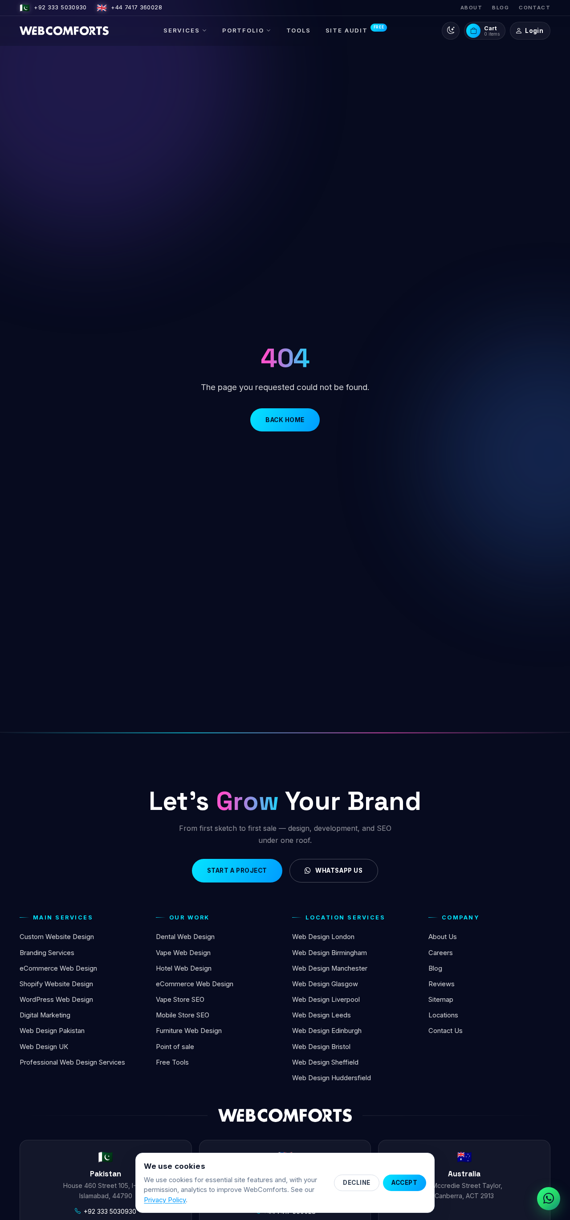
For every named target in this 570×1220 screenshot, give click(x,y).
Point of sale (175, 1047)
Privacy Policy (165, 1200)
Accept (404, 1182)
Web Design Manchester (329, 968)
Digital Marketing (45, 1015)
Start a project (237, 870)
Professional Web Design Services (72, 1062)
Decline (356, 1182)
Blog (500, 7)
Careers (440, 953)
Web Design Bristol (321, 1047)
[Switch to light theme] (451, 31)
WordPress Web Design (56, 1000)
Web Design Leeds (321, 1015)
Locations (443, 1015)
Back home (285, 419)
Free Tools (172, 1062)
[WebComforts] (64, 30)
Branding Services (47, 953)
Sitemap (440, 1000)
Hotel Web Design (184, 968)
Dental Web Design (185, 937)
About (471, 7)
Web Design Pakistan (52, 1031)
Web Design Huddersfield (331, 1078)
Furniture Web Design (189, 1031)
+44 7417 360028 (129, 7)
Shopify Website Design (56, 984)
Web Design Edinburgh (327, 1031)
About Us (442, 937)
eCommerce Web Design (58, 968)
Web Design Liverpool (326, 1000)
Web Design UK (44, 1047)
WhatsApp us (338, 870)
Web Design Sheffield (325, 1062)
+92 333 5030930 (53, 7)
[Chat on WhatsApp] (548, 1198)
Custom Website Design (57, 937)
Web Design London (323, 937)
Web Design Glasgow (325, 984)
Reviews (441, 984)
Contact (534, 7)
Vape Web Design (183, 953)
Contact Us (445, 1031)
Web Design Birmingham (329, 953)
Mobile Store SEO (182, 1015)
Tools (298, 30)
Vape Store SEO (180, 1000)
